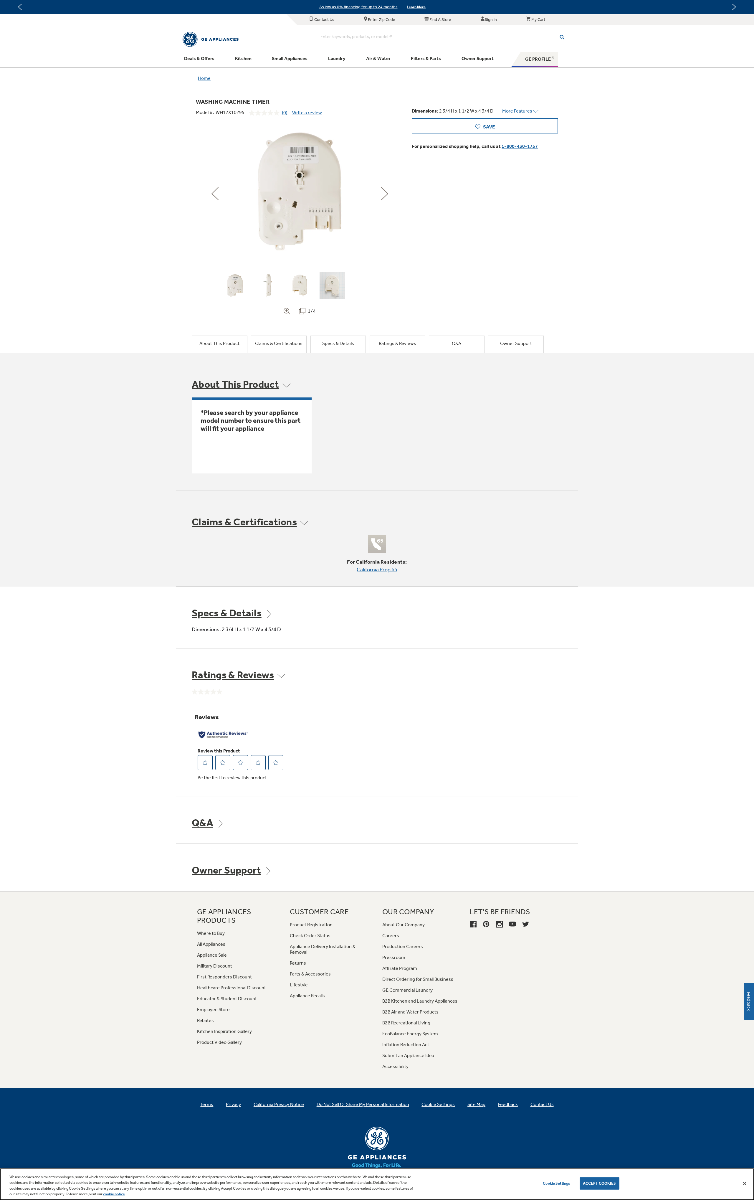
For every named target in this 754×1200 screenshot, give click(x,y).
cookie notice (114, 1194)
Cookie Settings (556, 1183)
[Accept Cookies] (744, 1183)
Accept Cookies (599, 1183)
